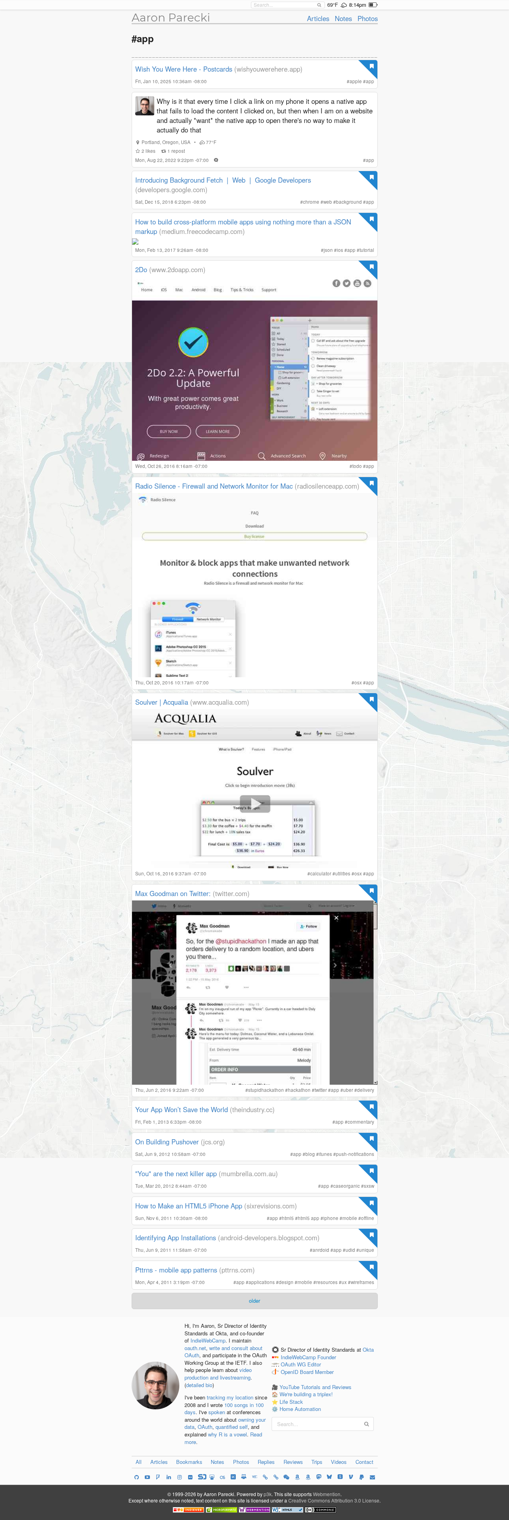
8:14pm (357, 4)
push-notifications (355, 1154)
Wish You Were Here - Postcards (183, 69)
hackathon (299, 1090)
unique (366, 1250)
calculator (320, 873)
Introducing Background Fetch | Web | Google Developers (223, 180)
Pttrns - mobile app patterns (176, 1269)
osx (358, 682)
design (286, 1282)
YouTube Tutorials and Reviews (316, 1387)
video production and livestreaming (218, 1373)
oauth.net (195, 1348)
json (328, 250)
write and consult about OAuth (223, 1351)
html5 (288, 1218)
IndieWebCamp (207, 1340)
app (370, 81)
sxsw (369, 1186)
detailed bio (199, 1385)
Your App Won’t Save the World (181, 1109)
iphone (330, 1218)
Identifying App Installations (175, 1237)
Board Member (317, 1372)
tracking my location (230, 1397)
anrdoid (321, 1250)
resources (327, 1282)
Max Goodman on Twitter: (174, 893)
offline (367, 1218)
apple (356, 81)
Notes (343, 18)
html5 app (308, 1218)
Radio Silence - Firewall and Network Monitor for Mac (214, 486)
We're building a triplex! (306, 1394)
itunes (325, 1154)
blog (310, 1154)
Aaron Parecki (171, 17)
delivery (365, 1090)
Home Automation (300, 1409)
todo (357, 466)
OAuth (205, 1426)
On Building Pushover (167, 1141)
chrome (311, 202)
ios (340, 250)
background (349, 202)
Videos (339, 1461)
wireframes (362, 1282)
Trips (316, 1461)
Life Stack (291, 1401)
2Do (141, 269)
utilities (342, 873)
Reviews (293, 1461)
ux (344, 1282)
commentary (361, 1122)
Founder (326, 1357)
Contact (364, 1461)
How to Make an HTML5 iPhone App (188, 1205)
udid (350, 1250)
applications (262, 1282)
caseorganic (346, 1186)
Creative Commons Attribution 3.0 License (333, 1500)
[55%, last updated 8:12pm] (373, 4)
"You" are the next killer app (176, 1173)
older (254, 1300)
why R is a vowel (227, 1434)
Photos (367, 18)
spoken (216, 1412)
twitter (321, 1090)
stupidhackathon (266, 1090)
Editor (314, 1364)
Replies (266, 1461)
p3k (268, 1494)
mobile (349, 1218)
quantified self (232, 1426)
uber (348, 1090)
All (139, 1461)
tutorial (366, 250)
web (327, 202)
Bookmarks (189, 1461)
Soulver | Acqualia (161, 702)
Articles (318, 18)
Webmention (326, 1494)
